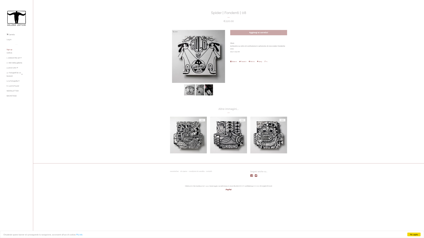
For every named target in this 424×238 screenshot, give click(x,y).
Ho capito (414, 234)
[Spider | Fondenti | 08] (189, 89)
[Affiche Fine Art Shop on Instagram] (256, 176)
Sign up (9, 50)
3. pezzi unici (11, 68)
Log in (9, 40)
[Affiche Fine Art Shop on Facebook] (251, 176)
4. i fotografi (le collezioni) (14, 74)
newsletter (174, 171)
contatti (209, 171)
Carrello (11, 35)
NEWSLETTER (13, 91)
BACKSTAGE (12, 96)
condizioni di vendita (196, 171)
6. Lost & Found (13, 86)
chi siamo (183, 171)
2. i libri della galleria (14, 63)
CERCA (9, 53)
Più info (79, 234)
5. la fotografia (12, 81)
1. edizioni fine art (13, 58)
